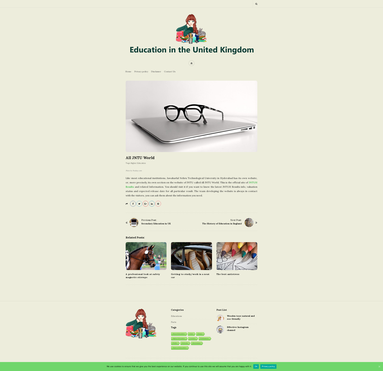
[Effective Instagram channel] (220, 329)
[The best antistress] (236, 256)
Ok (256, 366)
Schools (185, 343)
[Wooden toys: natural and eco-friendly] (220, 318)
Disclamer (156, 71)
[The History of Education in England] (249, 222)
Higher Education (138, 163)
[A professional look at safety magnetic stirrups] (146, 256)
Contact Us (169, 71)
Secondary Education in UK (156, 223)
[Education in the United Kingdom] (191, 36)
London (192, 338)
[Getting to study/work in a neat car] (191, 256)
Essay (200, 334)
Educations (176, 316)
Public (175, 343)
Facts (173, 322)
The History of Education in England (222, 223)
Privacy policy (141, 71)
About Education (178, 334)
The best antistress (227, 274)
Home (128, 71)
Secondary (196, 343)
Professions (204, 338)
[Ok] (379, 366)
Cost (191, 334)
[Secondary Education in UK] (133, 222)
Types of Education (179, 348)
